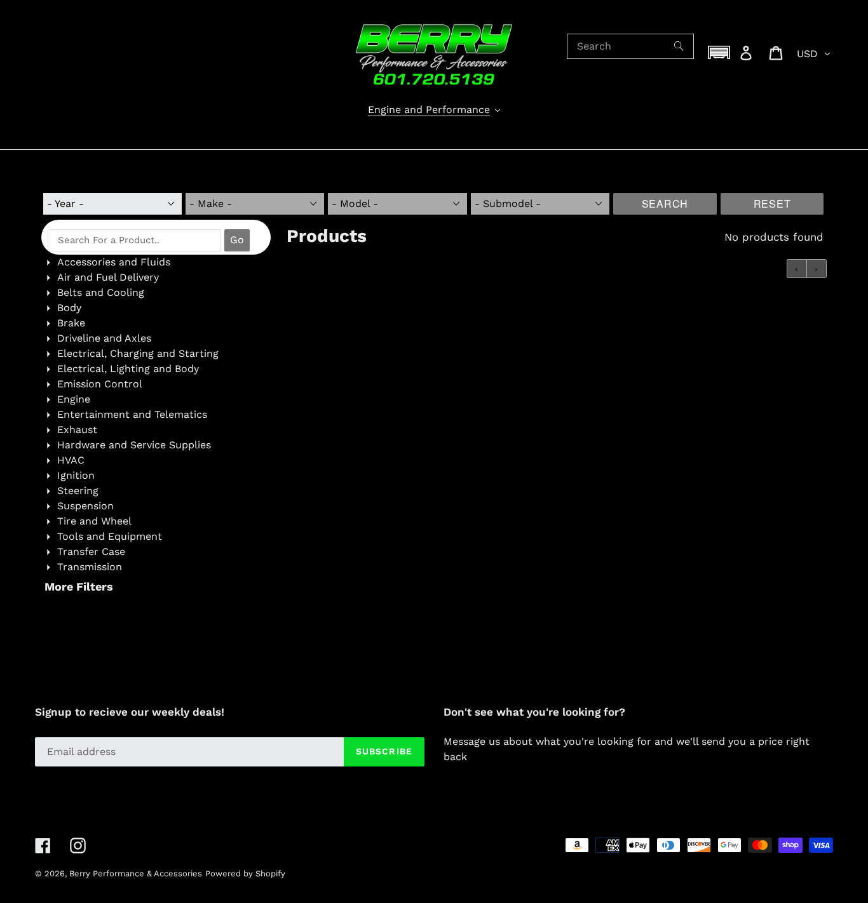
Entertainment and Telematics (132, 414)
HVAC (71, 460)
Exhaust (77, 430)
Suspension (85, 506)
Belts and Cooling (100, 292)
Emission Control (99, 384)
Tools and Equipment (109, 536)
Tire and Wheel (94, 521)
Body (69, 308)
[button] (719, 52)
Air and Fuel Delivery (108, 277)
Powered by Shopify (245, 873)
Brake (71, 323)
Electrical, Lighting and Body (128, 369)
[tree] (156, 415)
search (665, 203)
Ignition (76, 475)
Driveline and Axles (104, 338)
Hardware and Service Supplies (134, 445)
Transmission (89, 567)
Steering (77, 491)
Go (237, 240)
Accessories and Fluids (113, 262)
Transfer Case (91, 551)
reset (772, 203)
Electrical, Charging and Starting (138, 353)
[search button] (679, 46)
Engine (73, 399)
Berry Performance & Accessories (135, 873)
